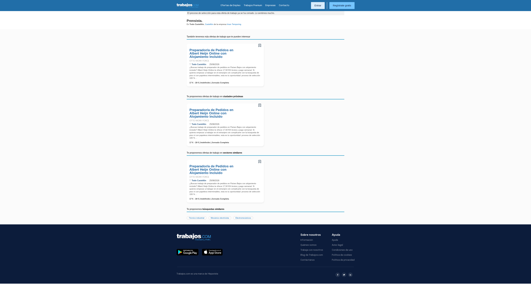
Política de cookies (342, 255)
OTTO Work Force (199, 61)
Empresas (270, 5)
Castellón (209, 24)
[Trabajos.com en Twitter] (344, 275)
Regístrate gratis (342, 5)
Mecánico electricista (220, 218)
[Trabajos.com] (187, 7)
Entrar (317, 5)
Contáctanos (307, 260)
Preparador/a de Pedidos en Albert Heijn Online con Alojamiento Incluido (211, 53)
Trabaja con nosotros (311, 250)
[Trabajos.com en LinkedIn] (350, 275)
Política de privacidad (343, 260)
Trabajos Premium (253, 5)
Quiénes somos (308, 245)
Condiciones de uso (342, 250)
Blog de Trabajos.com (311, 255)
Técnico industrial (196, 218)
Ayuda (335, 240)
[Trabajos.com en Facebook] (337, 275)
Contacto (284, 5)
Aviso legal (337, 245)
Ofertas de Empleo (230, 5)
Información (306, 240)
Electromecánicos (243, 218)
